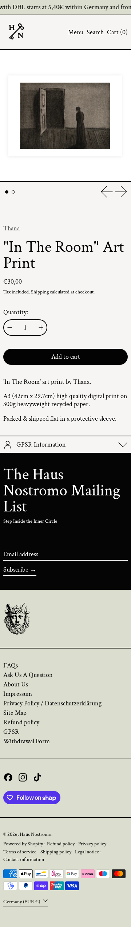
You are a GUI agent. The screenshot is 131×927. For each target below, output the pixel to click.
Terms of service (19, 851)
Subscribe (15, 569)
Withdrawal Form (26, 741)
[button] (95, 32)
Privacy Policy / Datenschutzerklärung (52, 703)
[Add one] (41, 327)
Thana (11, 228)
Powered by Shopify (23, 843)
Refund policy (21, 722)
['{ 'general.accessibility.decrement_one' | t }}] (9, 327)
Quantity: (15, 312)
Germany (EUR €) (22, 901)
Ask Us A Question (28, 675)
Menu (75, 32)
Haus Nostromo (35, 834)
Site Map (15, 713)
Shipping (40, 291)
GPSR (11, 732)
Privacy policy (92, 843)
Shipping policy (55, 851)
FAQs (10, 665)
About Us (15, 684)
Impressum (17, 694)
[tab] (6, 192)
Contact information (23, 859)
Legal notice (87, 851)
